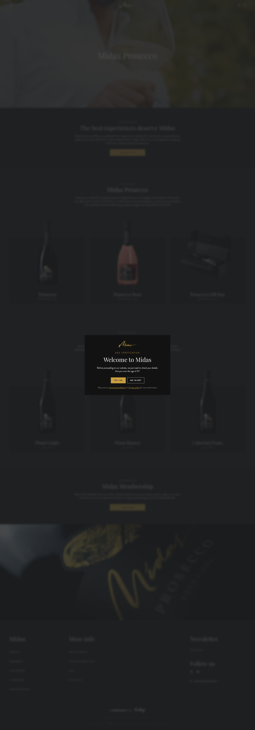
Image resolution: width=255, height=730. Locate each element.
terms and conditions (117, 387)
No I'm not (135, 380)
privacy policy (134, 387)
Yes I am (118, 380)
